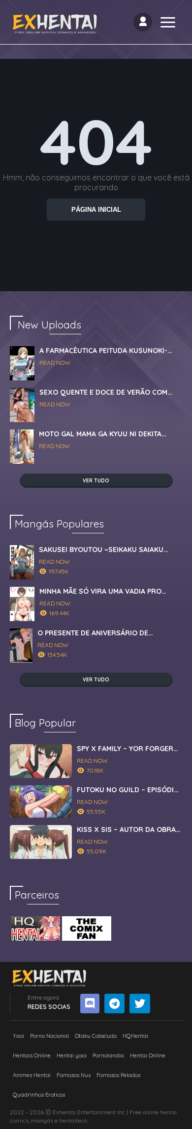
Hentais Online (32, 1055)
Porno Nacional (49, 1035)
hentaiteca (73, 1120)
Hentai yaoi (72, 1055)
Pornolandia (108, 1055)
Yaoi (18, 1035)
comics (19, 1120)
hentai (168, 1112)
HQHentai (135, 1035)
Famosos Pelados (118, 1075)
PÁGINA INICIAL (96, 209)
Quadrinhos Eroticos (39, 1094)
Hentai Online (147, 1055)
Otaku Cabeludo (96, 1035)
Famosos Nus (74, 1075)
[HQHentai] (35, 928)
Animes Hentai (32, 1075)
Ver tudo (96, 480)
